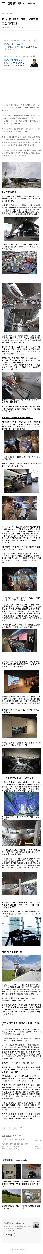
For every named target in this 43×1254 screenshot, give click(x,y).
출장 (3, 1136)
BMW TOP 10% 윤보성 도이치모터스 (14, 60)
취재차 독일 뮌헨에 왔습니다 (10, 1149)
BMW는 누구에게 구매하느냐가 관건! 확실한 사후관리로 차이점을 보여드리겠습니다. (14, 64)
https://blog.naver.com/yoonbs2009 (18, 56)
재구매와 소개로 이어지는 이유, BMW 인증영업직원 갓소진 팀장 (21, 47)
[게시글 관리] (12, 1128)
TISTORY (22, 1250)
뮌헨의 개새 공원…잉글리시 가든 (11, 1146)
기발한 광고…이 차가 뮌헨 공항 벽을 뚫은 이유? (15, 1144)
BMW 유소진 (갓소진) (13, 43)
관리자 (29, 1250)
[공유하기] (9, 1128)
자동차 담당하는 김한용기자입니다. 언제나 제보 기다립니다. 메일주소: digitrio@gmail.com (17, 1228)
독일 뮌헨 (8, 1136)
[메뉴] (3, 3)
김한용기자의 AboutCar (21, 3)
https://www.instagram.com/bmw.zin (18, 40)
